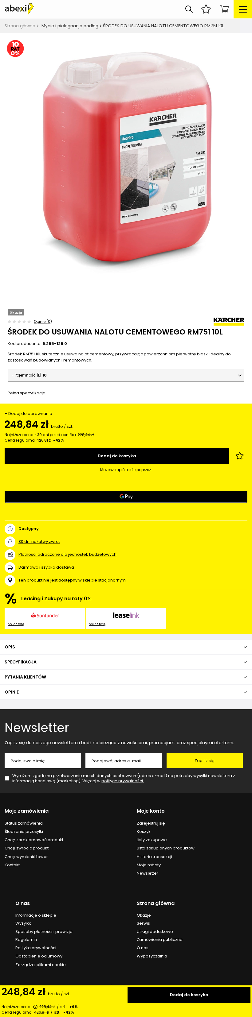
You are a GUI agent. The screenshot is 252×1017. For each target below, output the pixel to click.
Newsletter (37, 727)
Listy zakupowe (152, 839)
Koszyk (144, 831)
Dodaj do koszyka (189, 995)
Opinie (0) (43, 321)
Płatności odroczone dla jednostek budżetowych (67, 554)
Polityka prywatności (35, 947)
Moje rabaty (149, 865)
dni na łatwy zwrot (39, 541)
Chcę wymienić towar (26, 856)
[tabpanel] (126, 163)
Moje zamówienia (27, 811)
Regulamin (26, 939)
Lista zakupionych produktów (166, 848)
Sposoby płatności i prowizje (44, 931)
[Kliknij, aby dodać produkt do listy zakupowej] (239, 456)
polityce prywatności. (122, 781)
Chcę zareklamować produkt (34, 839)
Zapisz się (205, 761)
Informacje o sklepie (35, 915)
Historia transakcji (154, 856)
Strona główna (20, 26)
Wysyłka (23, 923)
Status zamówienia (24, 823)
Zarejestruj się (151, 823)
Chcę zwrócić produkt (27, 848)
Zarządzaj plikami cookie (40, 965)
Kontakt (12, 865)
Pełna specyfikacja (26, 393)
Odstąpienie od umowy (38, 956)
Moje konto (151, 811)
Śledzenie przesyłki (24, 831)
